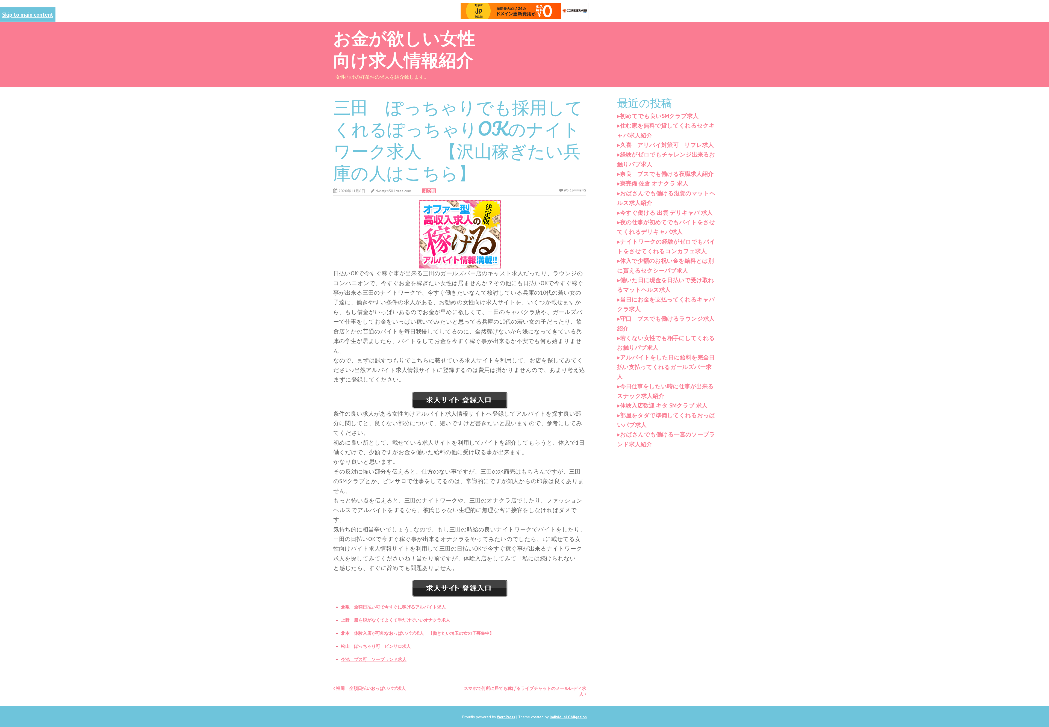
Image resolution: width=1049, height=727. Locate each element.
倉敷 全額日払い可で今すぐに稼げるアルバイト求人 (393, 607)
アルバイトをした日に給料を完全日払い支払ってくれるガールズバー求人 (666, 367)
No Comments (575, 190)
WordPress (506, 716)
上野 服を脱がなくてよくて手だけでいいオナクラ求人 (395, 620)
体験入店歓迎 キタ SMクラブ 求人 (664, 405)
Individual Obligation (568, 716)
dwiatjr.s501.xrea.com (393, 190)
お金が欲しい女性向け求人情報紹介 (404, 48)
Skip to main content (27, 14)
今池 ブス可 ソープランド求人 (373, 659)
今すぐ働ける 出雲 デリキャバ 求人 (666, 212)
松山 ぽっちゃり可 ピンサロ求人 (376, 646)
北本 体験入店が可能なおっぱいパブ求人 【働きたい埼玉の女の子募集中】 (417, 633)
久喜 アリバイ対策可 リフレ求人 (667, 145)
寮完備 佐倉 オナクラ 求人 (654, 183)
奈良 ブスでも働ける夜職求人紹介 (667, 174)
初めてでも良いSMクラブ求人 (659, 116)
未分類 (429, 190)
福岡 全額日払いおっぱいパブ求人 (370, 688)
